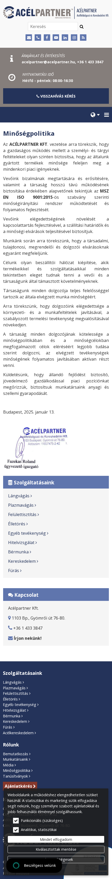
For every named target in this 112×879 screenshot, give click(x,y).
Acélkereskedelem (18, 732)
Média (8, 765)
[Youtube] (56, 38)
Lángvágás (18, 496)
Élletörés (16, 524)
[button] (106, 114)
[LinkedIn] (65, 38)
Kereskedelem (22, 561)
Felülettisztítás (22, 514)
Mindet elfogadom (56, 839)
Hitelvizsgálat (21, 542)
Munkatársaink (15, 759)
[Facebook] (47, 38)
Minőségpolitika (16, 770)
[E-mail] (29, 38)
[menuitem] (95, 114)
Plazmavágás (21, 505)
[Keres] (81, 26)
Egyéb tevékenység (27, 533)
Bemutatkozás (15, 753)
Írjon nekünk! (28, 638)
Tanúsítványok (15, 776)
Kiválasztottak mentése (56, 849)
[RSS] (83, 38)
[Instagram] (74, 38)
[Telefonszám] (38, 38)
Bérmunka (18, 552)
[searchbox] (53, 26)
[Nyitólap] (56, 12)
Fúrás (13, 570)
